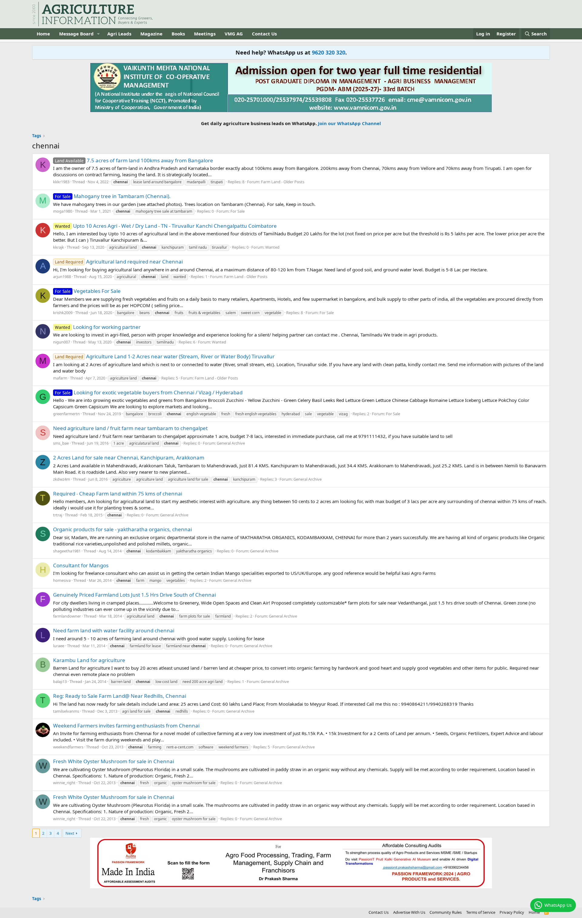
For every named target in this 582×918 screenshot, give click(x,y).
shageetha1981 (67, 551)
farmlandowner (67, 616)
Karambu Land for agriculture (89, 660)
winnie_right (64, 782)
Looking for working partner (98, 326)
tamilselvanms (66, 711)
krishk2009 (62, 312)
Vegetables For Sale (88, 290)
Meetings (205, 34)
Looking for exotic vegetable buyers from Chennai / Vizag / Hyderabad (148, 392)
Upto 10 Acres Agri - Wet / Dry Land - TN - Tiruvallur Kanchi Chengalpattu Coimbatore (166, 225)
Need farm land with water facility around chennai (113, 630)
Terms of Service (480, 912)
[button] (98, 33)
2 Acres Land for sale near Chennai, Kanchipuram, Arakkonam (128, 457)
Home (43, 34)
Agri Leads (119, 34)
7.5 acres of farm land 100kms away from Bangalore (134, 160)
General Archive (231, 443)
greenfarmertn (66, 413)
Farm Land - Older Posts (282, 181)
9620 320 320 (328, 52)
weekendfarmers (68, 747)
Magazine (151, 34)
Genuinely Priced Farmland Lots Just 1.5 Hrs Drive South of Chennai (134, 594)
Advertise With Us (409, 912)
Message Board (76, 34)
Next (69, 833)
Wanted (272, 247)
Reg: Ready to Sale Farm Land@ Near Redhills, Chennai (119, 695)
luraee (58, 645)
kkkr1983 (61, 181)
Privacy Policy (512, 912)
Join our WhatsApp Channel (349, 123)
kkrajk (58, 247)
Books (178, 34)
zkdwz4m (61, 479)
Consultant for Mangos (81, 565)
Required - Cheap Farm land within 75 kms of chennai (117, 493)
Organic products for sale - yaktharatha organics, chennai (122, 529)
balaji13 (60, 681)
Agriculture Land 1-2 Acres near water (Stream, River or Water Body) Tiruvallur (165, 356)
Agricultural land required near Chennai (119, 261)
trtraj (57, 515)
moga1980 (62, 211)
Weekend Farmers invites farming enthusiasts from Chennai (126, 725)
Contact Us (264, 34)
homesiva (62, 580)
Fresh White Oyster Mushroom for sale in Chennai (113, 761)
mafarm (60, 378)
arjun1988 (62, 276)
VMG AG (234, 34)
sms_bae (61, 443)
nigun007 (61, 342)
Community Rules (446, 912)
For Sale (237, 211)
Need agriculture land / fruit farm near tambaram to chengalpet (130, 428)
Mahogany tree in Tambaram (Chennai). (113, 196)
